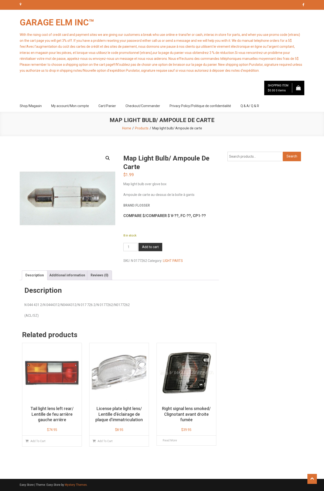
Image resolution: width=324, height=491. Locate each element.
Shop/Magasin (31, 106)
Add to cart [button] (38, 441)
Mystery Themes (76, 484)
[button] (107, 158)
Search (292, 156)
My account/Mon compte (70, 106)
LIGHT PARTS (173, 261)
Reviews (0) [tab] (99, 275)
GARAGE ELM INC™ (57, 23)
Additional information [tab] (67, 275)
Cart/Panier (107, 106)
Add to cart (150, 247)
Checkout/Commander (142, 106)
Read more (170, 440)
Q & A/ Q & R (250, 106)
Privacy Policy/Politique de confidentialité (200, 106)
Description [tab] (34, 275)
